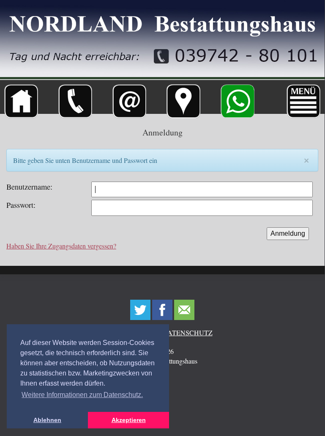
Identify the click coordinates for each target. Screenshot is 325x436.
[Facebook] (162, 311)
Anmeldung (287, 233)
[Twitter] (140, 311)
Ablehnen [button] (47, 420)
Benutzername (28, 187)
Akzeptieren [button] (129, 420)
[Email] (184, 311)
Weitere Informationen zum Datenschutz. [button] (82, 394)
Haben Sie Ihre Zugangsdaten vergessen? (61, 245)
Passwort (19, 205)
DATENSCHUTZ (188, 332)
